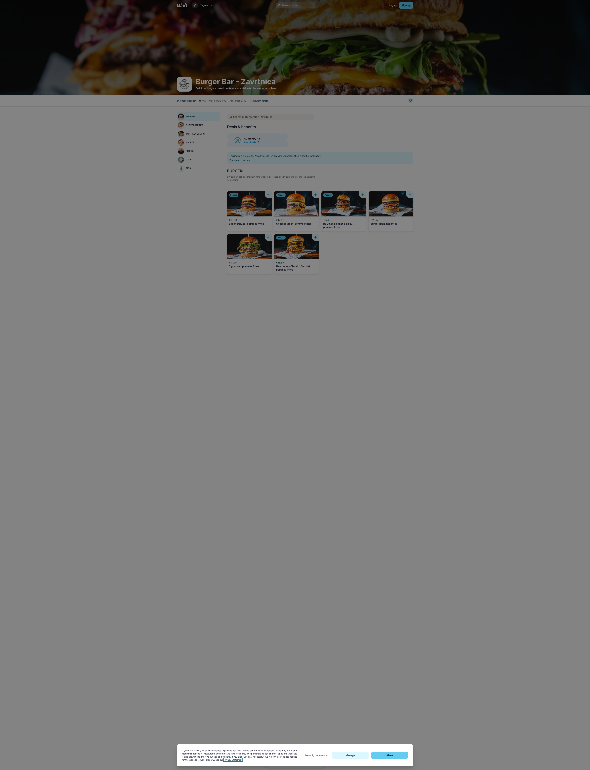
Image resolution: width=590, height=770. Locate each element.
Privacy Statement (233, 759)
